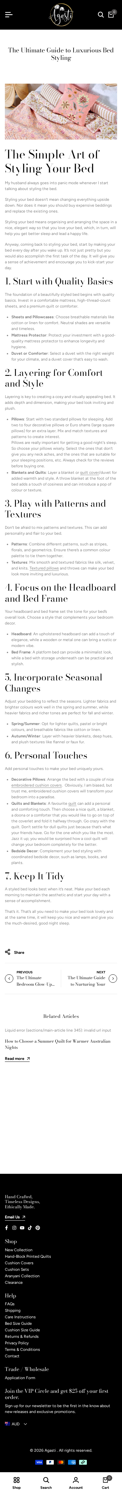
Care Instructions (20, 1317)
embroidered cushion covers (36, 785)
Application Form (20, 1378)
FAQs (10, 1304)
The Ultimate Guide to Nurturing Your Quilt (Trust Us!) (86, 984)
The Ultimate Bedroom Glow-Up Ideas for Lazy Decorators (34, 987)
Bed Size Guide (18, 1323)
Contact (12, 1356)
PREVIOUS (25, 972)
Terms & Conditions (22, 1349)
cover (94, 472)
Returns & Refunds (22, 1336)
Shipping (12, 1310)
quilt (84, 472)
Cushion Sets (17, 1269)
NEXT (101, 972)
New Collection (19, 1250)
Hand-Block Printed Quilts (28, 1256)
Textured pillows (44, 568)
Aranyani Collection (22, 1276)
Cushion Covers (19, 1263)
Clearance (14, 1282)
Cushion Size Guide (22, 1330)
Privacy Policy (17, 1343)
